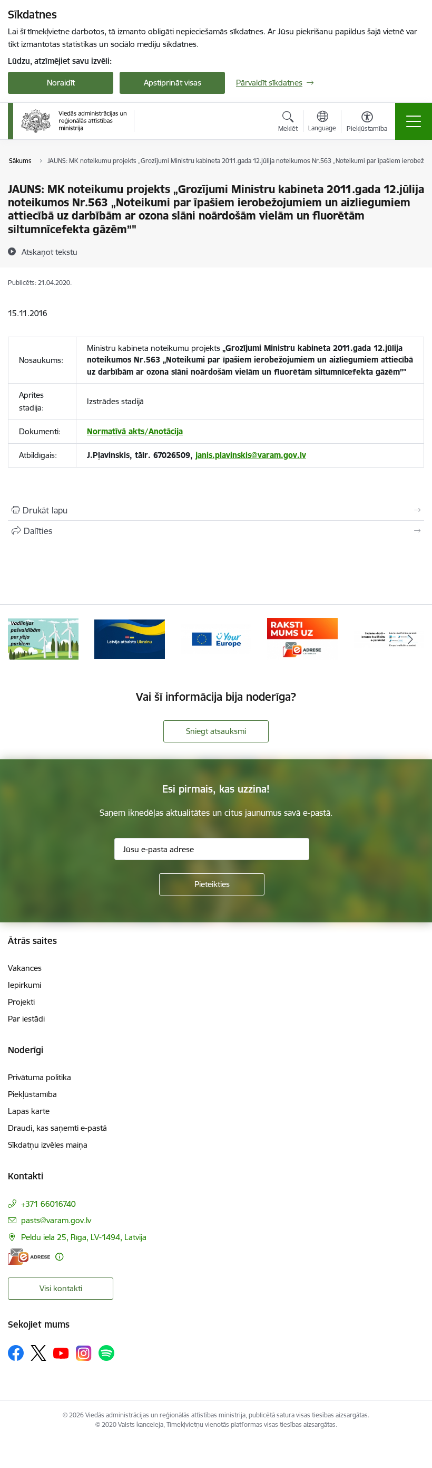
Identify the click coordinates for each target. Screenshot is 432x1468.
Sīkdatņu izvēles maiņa (47, 1145)
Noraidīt (61, 83)
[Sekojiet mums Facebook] (16, 1353)
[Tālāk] (410, 639)
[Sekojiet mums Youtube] (61, 1352)
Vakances (25, 968)
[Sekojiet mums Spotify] (106, 1353)
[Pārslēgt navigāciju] (413, 121)
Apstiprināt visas (172, 83)
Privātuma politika (39, 1077)
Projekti (21, 1002)
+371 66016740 (48, 1204)
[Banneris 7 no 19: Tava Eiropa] (216, 638)
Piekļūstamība (32, 1094)
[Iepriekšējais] (21, 639)
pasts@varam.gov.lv (56, 1220)
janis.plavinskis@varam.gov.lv (250, 455)
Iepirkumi (24, 985)
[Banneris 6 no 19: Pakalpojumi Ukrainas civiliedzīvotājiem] (129, 638)
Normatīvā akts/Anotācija (135, 431)
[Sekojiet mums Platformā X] (38, 1353)
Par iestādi (26, 1019)
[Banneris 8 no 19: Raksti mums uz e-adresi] (302, 638)
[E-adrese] (29, 1256)
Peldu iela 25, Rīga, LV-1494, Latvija (83, 1237)
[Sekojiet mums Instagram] (84, 1353)
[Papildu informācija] (59, 1257)
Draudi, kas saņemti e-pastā (57, 1128)
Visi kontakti (61, 1288)
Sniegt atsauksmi (216, 731)
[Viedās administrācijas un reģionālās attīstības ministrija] (73, 120)
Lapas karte (29, 1111)
